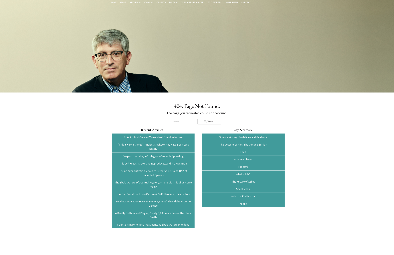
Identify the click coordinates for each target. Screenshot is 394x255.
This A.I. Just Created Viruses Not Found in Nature (153, 137)
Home (114, 2)
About (123, 2)
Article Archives (243, 159)
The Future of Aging (243, 181)
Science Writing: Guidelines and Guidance (243, 137)
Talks (172, 2)
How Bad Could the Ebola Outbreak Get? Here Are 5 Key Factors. (153, 194)
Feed (243, 152)
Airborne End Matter (243, 196)
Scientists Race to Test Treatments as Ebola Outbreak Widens (153, 224)
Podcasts (161, 2)
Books (147, 2)
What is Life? (243, 174)
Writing (134, 2)
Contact (246, 2)
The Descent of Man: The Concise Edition (243, 144)
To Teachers (214, 2)
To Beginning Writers (193, 2)
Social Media (231, 2)
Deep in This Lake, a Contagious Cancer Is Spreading (153, 156)
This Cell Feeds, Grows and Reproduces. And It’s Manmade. (153, 163)
